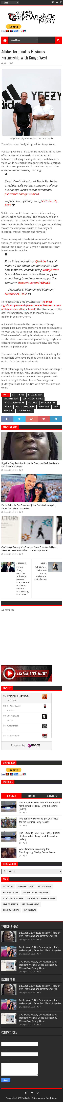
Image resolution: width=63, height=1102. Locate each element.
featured (32, 403)
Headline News (48, 403)
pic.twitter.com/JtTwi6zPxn (22, 194)
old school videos (13, 898)
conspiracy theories (33, 399)
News (56, 407)
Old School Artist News (35, 893)
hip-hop (7, 407)
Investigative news (24, 407)
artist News (18, 395)
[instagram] (60, 2)
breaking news (35, 395)
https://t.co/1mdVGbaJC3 (34, 282)
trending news (24, 411)
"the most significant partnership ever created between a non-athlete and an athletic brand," (31, 305)
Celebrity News (11, 399)
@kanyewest (50, 270)
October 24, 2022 (15, 294)
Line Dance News (30, 904)
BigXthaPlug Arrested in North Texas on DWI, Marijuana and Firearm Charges (30, 465)
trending (8, 411)
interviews (30, 910)
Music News (44, 407)
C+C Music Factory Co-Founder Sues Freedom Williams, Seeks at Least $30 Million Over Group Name (29, 549)
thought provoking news (41, 898)
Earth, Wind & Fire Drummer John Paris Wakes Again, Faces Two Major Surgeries (28, 507)
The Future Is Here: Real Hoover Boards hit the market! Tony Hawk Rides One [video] (39, 805)
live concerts (10, 904)
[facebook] (53, 2)
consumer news (11, 910)
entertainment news (14, 403)
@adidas (40, 261)
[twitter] (57, 2)
